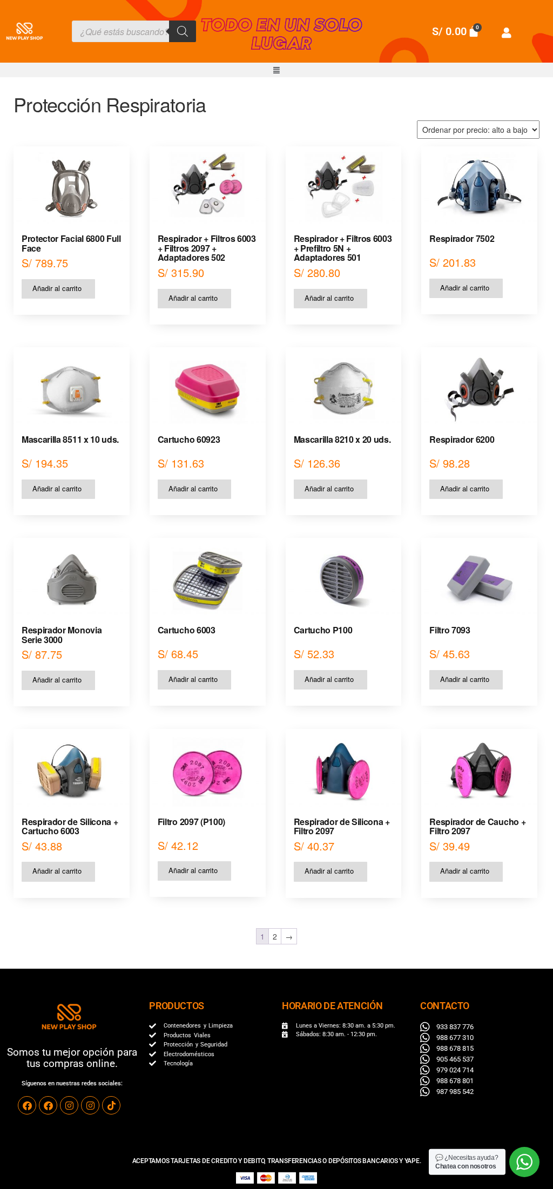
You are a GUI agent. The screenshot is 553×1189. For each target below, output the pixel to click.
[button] (276, 70)
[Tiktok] (111, 1105)
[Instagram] (69, 1105)
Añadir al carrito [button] (57, 288)
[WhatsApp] (524, 1162)
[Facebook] (27, 1105)
